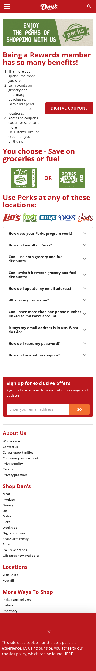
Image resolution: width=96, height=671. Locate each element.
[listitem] (11, 441)
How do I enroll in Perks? (30, 245)
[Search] (89, 6)
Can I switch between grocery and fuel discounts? (42, 274)
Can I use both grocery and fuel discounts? (36, 258)
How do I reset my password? (34, 343)
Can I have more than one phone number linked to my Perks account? (45, 313)
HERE (68, 653)
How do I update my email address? (40, 288)
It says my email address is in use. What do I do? (44, 329)
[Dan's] (49, 6)
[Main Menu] (7, 6)
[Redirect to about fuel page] (72, 178)
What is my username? (29, 300)
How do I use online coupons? (34, 355)
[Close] (49, 631)
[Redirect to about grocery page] (24, 178)
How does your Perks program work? (40, 233)
